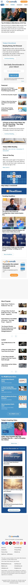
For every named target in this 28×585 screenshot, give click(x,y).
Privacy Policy (17, 549)
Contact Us (3, 549)
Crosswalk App (17, 547)
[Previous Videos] (12, 336)
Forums (13, 4)
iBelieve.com (4, 566)
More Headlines (8, 254)
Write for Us (17, 552)
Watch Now (14, 443)
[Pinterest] (6, 543)
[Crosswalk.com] (12, 2)
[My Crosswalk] (11, 262)
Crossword (19, 4)
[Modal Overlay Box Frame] (14, 73)
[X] (10, 543)
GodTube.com (17, 563)
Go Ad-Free (24, 1)
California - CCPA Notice (7, 554)
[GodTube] (24, 543)
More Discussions (14, 510)
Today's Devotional (9, 43)
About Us (3, 547)
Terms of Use (4, 552)
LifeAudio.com (4, 568)
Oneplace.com (17, 568)
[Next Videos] (16, 336)
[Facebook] (3, 543)
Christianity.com (18, 566)
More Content (14, 413)
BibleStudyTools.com (6, 563)
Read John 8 (6, 167)
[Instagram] (17, 543)
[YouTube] (14, 543)
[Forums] (21, 543)
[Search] (2, 5)
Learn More (14, 275)
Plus (7, 4)
